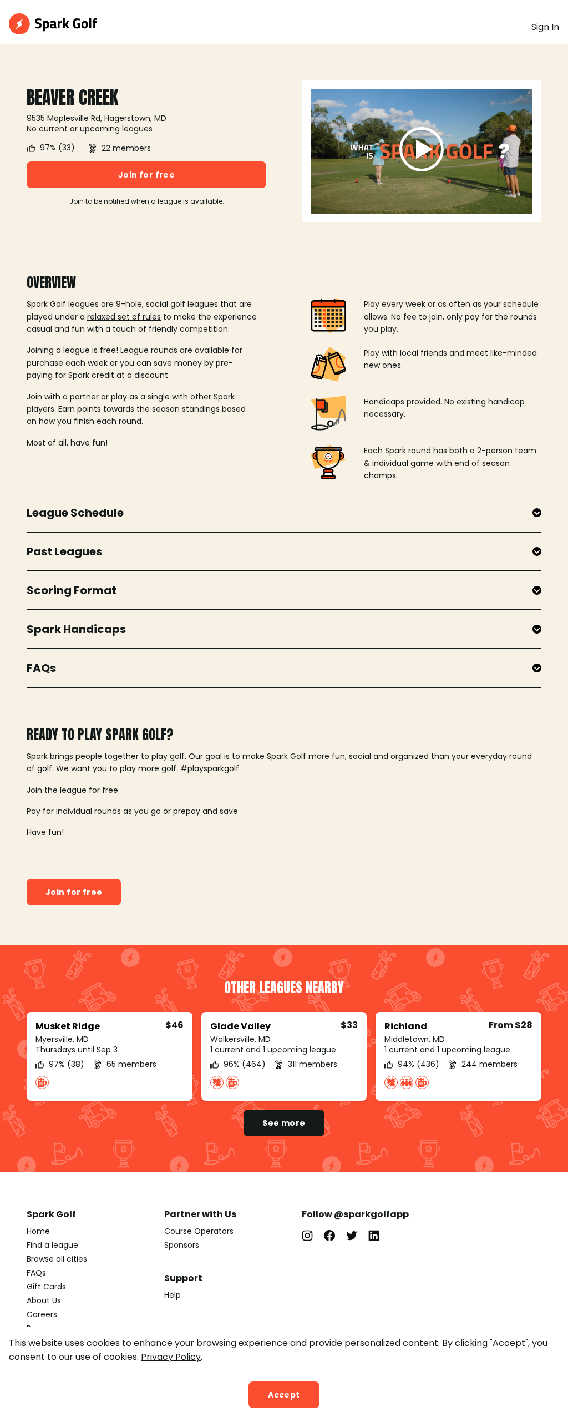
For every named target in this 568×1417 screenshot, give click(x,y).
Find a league (52, 1245)
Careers (42, 1314)
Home (38, 1231)
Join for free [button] (146, 174)
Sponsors (181, 1245)
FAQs (36, 1272)
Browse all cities (57, 1258)
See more (283, 1122)
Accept (284, 1394)
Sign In (545, 27)
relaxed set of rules (124, 316)
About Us (44, 1300)
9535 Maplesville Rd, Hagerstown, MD (96, 118)
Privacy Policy (171, 1356)
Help (172, 1294)
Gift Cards (46, 1286)
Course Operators (199, 1231)
